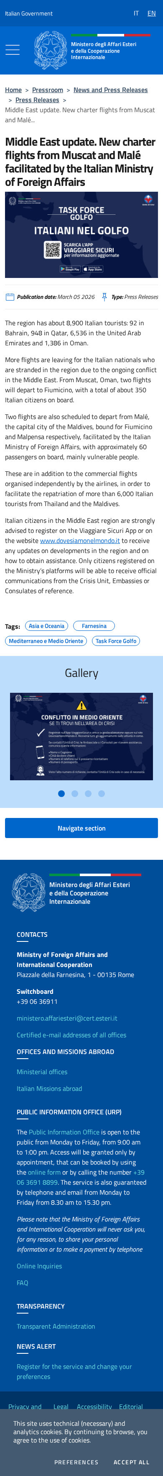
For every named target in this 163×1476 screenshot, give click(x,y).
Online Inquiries (39, 1266)
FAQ (22, 1283)
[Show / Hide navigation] (12, 49)
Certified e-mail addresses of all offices (71, 1035)
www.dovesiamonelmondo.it (80, 540)
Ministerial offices (42, 1072)
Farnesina (94, 624)
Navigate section (82, 828)
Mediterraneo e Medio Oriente (46, 639)
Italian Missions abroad (49, 1088)
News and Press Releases (111, 90)
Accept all (132, 1462)
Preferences (76, 1462)
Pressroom (47, 90)
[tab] (61, 793)
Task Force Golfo (116, 639)
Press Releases (37, 100)
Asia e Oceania (46, 624)
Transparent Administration (56, 1326)
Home (13, 90)
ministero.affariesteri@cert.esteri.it (67, 1018)
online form (44, 1172)
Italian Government (29, 13)
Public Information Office (64, 1132)
